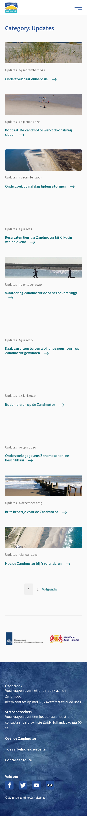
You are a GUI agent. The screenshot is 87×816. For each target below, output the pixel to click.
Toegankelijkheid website (25, 750)
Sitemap (41, 797)
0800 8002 (73, 702)
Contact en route (18, 760)
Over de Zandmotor (20, 739)
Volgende (49, 589)
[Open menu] (78, 8)
